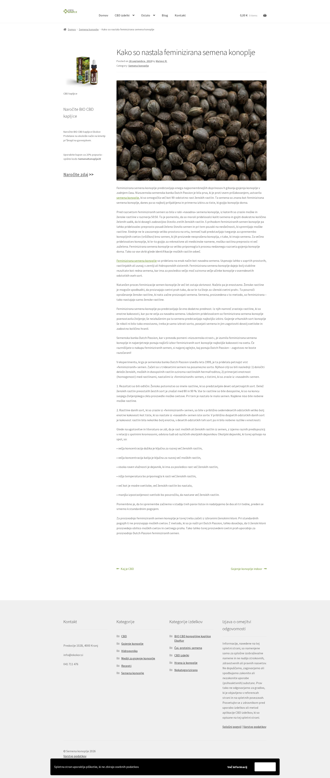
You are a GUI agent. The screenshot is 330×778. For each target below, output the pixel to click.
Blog (165, 15)
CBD (124, 636)
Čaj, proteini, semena (188, 648)
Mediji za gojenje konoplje (138, 658)
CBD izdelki (122, 15)
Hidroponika (129, 651)
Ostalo (145, 15)
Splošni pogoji (231, 727)
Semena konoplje (89, 29)
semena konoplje (127, 198)
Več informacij (237, 767)
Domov (103, 15)
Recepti (126, 666)
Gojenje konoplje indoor (246, 569)
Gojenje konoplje (132, 644)
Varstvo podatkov (254, 727)
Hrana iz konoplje (185, 663)
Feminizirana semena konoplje (136, 261)
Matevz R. (161, 61)
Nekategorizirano (186, 670)
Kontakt (180, 15)
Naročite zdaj (75, 174)
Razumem (265, 767)
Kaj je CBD (127, 569)
